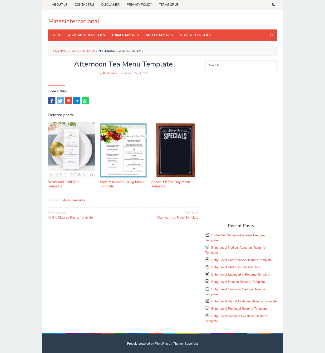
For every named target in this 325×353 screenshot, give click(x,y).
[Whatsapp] (85, 100)
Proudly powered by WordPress (148, 343)
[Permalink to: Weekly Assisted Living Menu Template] (123, 150)
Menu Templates (73, 200)
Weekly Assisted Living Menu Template (122, 183)
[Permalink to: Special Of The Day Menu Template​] (174, 150)
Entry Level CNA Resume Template (235, 267)
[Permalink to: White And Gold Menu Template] (71, 150)
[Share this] (51, 100)
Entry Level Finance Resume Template (238, 281)
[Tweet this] (60, 100)
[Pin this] (68, 100)
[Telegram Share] (76, 100)
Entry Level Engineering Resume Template (240, 274)
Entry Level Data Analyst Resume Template (241, 260)
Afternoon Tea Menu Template (177, 214)
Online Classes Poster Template (70, 214)
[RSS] (273, 5)
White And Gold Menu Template (64, 183)
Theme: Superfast (185, 343)
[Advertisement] (241, 146)
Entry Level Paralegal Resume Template (239, 308)
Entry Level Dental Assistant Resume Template (244, 301)
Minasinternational (73, 21)
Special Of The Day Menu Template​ (170, 183)
